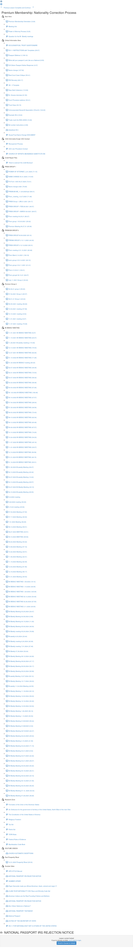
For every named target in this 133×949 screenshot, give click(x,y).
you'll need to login (75, 940)
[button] (1, 2)
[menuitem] (1, 5)
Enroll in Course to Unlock (66, 943)
